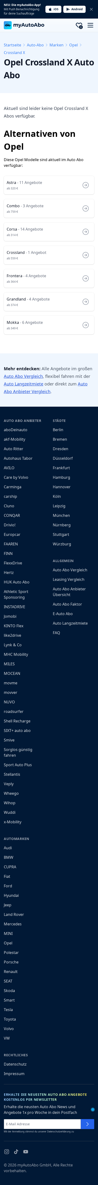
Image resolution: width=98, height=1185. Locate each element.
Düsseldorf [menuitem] (63, 458)
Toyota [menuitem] (10, 1019)
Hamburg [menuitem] (61, 477)
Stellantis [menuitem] (12, 774)
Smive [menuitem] (9, 740)
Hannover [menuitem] (62, 486)
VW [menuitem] (7, 1038)
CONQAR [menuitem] (12, 515)
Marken (56, 45)
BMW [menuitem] (8, 857)
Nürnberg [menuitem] (62, 525)
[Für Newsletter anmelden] (87, 1124)
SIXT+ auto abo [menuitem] (17, 730)
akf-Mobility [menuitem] (14, 439)
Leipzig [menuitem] (59, 506)
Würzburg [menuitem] (62, 544)
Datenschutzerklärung (59, 1131)
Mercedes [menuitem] (13, 924)
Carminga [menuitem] (12, 486)
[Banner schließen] (91, 9)
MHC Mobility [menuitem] (16, 654)
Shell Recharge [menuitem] (17, 721)
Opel (73, 45)
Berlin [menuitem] (58, 429)
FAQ (56, 632)
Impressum (14, 1073)
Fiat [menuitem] (7, 876)
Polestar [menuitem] (11, 952)
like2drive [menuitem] (12, 635)
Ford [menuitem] (8, 886)
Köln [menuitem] (57, 496)
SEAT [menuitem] (8, 981)
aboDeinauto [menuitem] (15, 429)
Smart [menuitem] (9, 1000)
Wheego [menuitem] (11, 793)
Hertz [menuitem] (9, 572)
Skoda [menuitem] (9, 990)
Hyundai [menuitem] (11, 895)
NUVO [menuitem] (9, 702)
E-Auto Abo (63, 613)
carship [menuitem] (10, 496)
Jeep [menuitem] (7, 905)
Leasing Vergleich (68, 579)
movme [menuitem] (10, 683)
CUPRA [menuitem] (10, 866)
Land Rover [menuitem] (14, 914)
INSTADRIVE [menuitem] (14, 606)
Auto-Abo (35, 45)
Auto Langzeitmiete (23, 384)
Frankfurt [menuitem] (61, 467)
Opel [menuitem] (8, 943)
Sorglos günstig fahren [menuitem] (18, 752)
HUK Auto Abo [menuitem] (16, 582)
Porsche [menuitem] (11, 962)
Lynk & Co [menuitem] (13, 644)
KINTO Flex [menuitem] (13, 625)
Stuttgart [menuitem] (61, 534)
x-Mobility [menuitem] (12, 822)
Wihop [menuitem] (9, 802)
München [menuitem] (61, 515)
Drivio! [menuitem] (9, 525)
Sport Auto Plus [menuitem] (18, 764)
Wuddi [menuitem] (9, 812)
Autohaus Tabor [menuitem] (18, 458)
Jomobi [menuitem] (10, 616)
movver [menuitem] (10, 692)
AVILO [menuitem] (9, 467)
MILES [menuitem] (9, 664)
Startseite (12, 45)
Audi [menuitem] (8, 847)
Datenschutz (15, 1064)
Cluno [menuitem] (9, 506)
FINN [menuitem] (8, 553)
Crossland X (14, 52)
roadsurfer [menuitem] (14, 711)
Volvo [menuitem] (9, 1028)
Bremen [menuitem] (60, 439)
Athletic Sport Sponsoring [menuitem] (16, 594)
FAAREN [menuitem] (11, 544)
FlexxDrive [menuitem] (13, 563)
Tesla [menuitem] (8, 1009)
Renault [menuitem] (11, 971)
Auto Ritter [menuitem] (13, 448)
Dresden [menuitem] (60, 448)
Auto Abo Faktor (67, 604)
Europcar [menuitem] (12, 534)
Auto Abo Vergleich (23, 376)
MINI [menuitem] (8, 933)
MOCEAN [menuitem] (12, 673)
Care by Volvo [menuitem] (16, 477)
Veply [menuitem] (9, 783)
